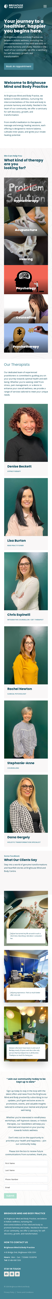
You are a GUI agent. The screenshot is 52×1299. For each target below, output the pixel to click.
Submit (10, 1195)
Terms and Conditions (25, 1292)
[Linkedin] (17, 1274)
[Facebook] (6, 1274)
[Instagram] (11, 1274)
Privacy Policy (9, 1292)
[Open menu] (45, 6)
